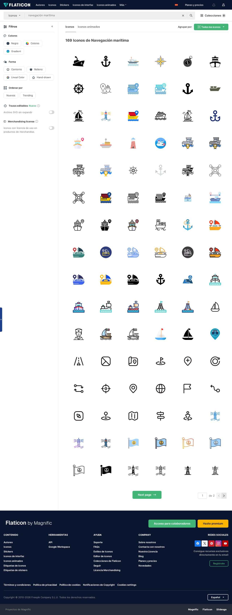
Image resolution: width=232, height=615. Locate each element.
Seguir (97, 565)
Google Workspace (59, 546)
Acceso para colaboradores (172, 523)
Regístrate (219, 563)
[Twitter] (205, 543)
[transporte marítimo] (79, 61)
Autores (40, 4)
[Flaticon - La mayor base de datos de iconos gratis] (17, 5)
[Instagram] (218, 543)
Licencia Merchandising (107, 570)
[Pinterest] (211, 543)
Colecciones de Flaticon (107, 560)
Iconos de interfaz (83, 4)
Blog (141, 556)
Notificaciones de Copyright (99, 584)
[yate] (215, 61)
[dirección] (133, 361)
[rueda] (79, 89)
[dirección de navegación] (79, 198)
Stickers (64, 4)
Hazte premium (213, 523)
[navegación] (133, 89)
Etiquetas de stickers (15, 570)
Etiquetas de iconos (15, 565)
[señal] (215, 334)
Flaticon (207, 609)
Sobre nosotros (147, 542)
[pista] (106, 89)
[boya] (161, 307)
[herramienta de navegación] (188, 61)
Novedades (144, 565)
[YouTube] (225, 543)
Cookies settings (126, 585)
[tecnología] (106, 361)
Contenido (11, 534)
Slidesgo (221, 609)
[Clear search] (183, 16)
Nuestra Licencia (148, 551)
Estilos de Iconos (103, 551)
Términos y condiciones (17, 584)
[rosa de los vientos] (161, 61)
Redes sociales (218, 534)
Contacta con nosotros (151, 546)
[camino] (79, 361)
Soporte (98, 542)
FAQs (97, 546)
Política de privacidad (45, 584)
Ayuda (98, 534)
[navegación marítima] (133, 61)
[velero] (161, 334)
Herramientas (58, 534)
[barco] (215, 89)
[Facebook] (198, 543)
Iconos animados (106, 4)
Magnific (193, 609)
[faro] (106, 116)
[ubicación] (188, 389)
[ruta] (215, 198)
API (50, 542)
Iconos (52, 4)
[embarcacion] (106, 334)
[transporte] (79, 116)
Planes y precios (194, 4)
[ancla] (106, 61)
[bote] (215, 225)
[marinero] (79, 334)
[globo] (161, 389)
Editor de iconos (103, 556)
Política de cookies (69, 584)
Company (144, 534)
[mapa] (188, 279)
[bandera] (133, 443)
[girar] (215, 361)
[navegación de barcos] (215, 170)
